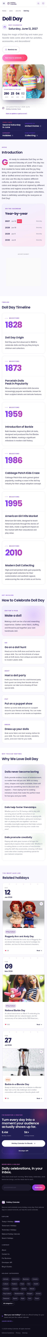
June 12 (18, 11)
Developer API (23, 1151)
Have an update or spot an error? (16, 113)
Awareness (15, 1279)
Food (22, 1284)
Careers (35, 1279)
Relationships (19, 1293)
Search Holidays (7, 1238)
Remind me (12, 50)
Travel (37, 1298)
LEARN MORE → (7, 1321)
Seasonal (6, 1298)
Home (4, 11)
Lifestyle (15, 1289)
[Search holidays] (38, 3)
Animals (5, 1279)
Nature (32, 1289)
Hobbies (7, 135)
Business (26, 1279)
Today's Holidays (10, 1221)
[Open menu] (4, 3)
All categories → (8, 1303)
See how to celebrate (13, 58)
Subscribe (38, 1187)
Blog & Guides (7, 1267)
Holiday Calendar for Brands (22, 1143)
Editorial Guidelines (8, 1333)
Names (24, 1289)
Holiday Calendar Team (13, 109)
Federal (14, 1284)
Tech (29, 1298)
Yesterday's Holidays (9, 1230)
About (4, 1250)
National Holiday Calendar (11, 1234)
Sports (15, 1298)
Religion (29, 1293)
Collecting (30, 135)
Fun (29, 1284)
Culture (5, 1284)
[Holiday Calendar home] (12, 3)
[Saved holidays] (43, 3)
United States (32, 126)
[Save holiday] (41, 903)
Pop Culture (7, 1293)
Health (36, 1284)
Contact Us (6, 1254)
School (38, 1293)
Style (22, 1298)
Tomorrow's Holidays (9, 1225)
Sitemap (24, 1333)
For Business (6, 1258)
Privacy (18, 1333)
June (11, 11)
